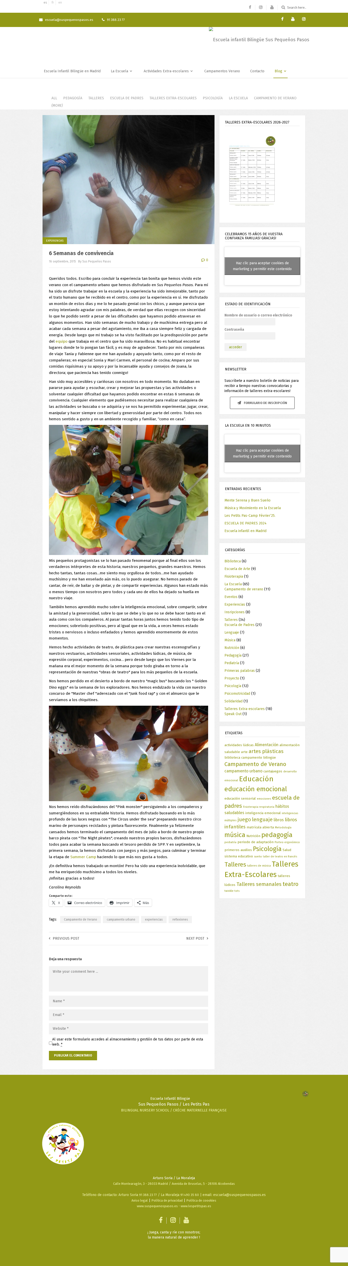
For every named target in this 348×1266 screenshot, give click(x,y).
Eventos (230, 597)
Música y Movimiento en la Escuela (252, 508)
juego (244, 819)
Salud (287, 850)
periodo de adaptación (255, 842)
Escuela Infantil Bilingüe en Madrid (72, 71)
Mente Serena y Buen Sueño (247, 500)
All (54, 98)
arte (244, 752)
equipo (62, 341)
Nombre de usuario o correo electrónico (258, 315)
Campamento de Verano (80, 919)
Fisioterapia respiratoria (258, 807)
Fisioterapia (233, 576)
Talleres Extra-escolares (173, 98)
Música (229, 640)
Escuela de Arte (237, 569)
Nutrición (231, 648)
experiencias (154, 919)
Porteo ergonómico (287, 842)
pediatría (230, 842)
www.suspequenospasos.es (157, 1206)
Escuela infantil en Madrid (245, 531)
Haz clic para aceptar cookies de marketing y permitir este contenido (262, 266)
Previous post (66, 938)
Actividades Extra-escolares (167, 71)
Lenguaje (231, 632)
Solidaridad (233, 701)
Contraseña (234, 329)
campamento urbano (121, 919)
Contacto (257, 71)
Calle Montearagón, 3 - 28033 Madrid (140, 1184)
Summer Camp (83, 857)
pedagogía (276, 835)
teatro (291, 884)
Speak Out (233, 714)
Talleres (96, 98)
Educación (256, 778)
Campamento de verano (275, 98)
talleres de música (259, 865)
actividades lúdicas (239, 745)
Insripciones (234, 612)
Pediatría (231, 663)
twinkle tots (231, 891)
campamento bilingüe (258, 757)
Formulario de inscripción (265, 403)
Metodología (283, 827)
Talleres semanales (259, 884)
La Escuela (120, 71)
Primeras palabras (239, 671)
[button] (261, 172)
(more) (57, 105)
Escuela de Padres (126, 98)
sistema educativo (238, 856)
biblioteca (232, 757)
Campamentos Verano (222, 71)
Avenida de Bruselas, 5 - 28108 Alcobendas (203, 1184)
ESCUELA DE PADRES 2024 (245, 523)
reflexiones (180, 919)
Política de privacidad (167, 1200)
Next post (195, 938)
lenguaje (262, 819)
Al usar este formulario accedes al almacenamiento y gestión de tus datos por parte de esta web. (127, 1042)
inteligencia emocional (263, 813)
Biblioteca (232, 561)
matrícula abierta (260, 827)
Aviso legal (139, 1200)
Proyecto (231, 678)
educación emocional (255, 789)
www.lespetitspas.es (196, 1206)
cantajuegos (272, 771)
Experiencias (54, 240)
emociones (264, 798)
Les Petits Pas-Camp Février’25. (249, 515)
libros (279, 819)
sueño (258, 856)
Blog (279, 71)
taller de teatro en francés (280, 856)
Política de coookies (201, 1200)
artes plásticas (266, 751)
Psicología (213, 98)
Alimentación (266, 744)
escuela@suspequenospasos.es (69, 20)
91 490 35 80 (189, 1195)
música (234, 835)
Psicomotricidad (237, 693)
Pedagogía (72, 98)
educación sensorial (240, 798)
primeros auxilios (238, 850)
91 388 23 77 (148, 1195)
